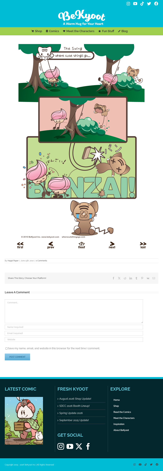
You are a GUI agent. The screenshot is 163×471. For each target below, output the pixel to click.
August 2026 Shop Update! (75, 398)
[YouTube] (70, 446)
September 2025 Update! (74, 420)
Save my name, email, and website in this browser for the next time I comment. (54, 348)
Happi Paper (13, 261)
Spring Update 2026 (71, 413)
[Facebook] (88, 446)
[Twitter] (79, 446)
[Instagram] (60, 446)
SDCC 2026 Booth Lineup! (74, 405)
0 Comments (41, 261)
